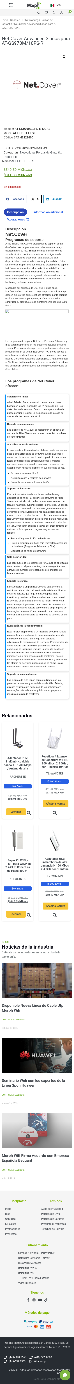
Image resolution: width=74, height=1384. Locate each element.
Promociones (12, 1228)
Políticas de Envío (51, 1213)
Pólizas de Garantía (48, 152)
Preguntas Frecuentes (53, 1223)
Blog (7, 1213)
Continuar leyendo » (14, 1019)
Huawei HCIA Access (29, 1262)
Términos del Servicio (52, 1228)
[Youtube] (40, 1300)
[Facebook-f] (28, 1300)
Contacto (10, 1218)
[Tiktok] (46, 1300)
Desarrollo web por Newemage (51, 1379)
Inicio (5, 20)
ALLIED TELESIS (22, 161)
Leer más (16, 811)
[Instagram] (34, 1300)
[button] (64, 57)
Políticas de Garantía (52, 1218)
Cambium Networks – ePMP (34, 1257)
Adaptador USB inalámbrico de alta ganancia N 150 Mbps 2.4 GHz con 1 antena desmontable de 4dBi (55, 865)
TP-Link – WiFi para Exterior (33, 1278)
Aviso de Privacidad (52, 1208)
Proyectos (11, 1233)
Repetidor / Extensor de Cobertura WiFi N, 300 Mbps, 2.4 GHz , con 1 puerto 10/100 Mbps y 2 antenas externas (54, 765)
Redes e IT (16, 20)
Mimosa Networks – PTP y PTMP (36, 1252)
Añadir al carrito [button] (55, 803)
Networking (31, 20)
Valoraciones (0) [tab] (18, 219)
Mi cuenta (10, 1223)
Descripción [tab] (15, 212)
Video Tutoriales (27, 1283)
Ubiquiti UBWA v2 (27, 1268)
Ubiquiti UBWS (26, 1273)
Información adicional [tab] (48, 212)
